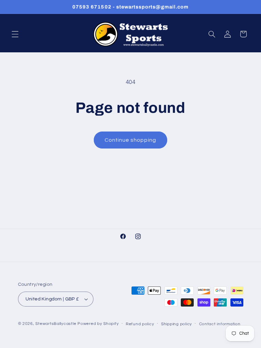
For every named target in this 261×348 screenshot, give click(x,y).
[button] (15, 34)
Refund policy (140, 324)
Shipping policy (176, 324)
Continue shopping (131, 140)
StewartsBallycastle (55, 324)
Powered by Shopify (98, 324)
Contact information (220, 324)
